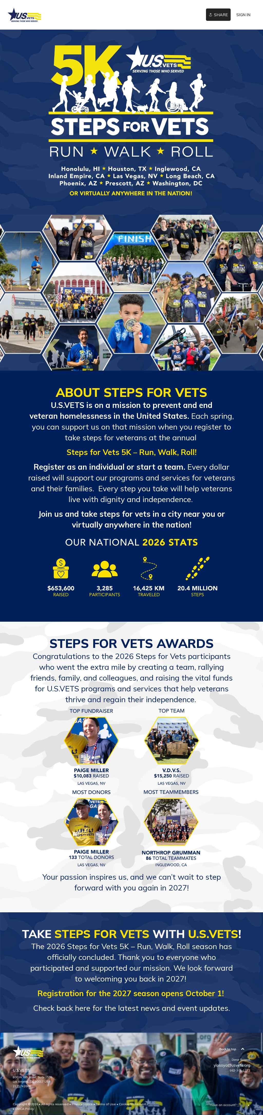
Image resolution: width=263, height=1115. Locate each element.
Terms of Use (106, 1104)
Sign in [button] (243, 14)
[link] (24, 15)
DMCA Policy (24, 1109)
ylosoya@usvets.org (232, 1065)
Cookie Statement (132, 1104)
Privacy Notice (82, 1104)
